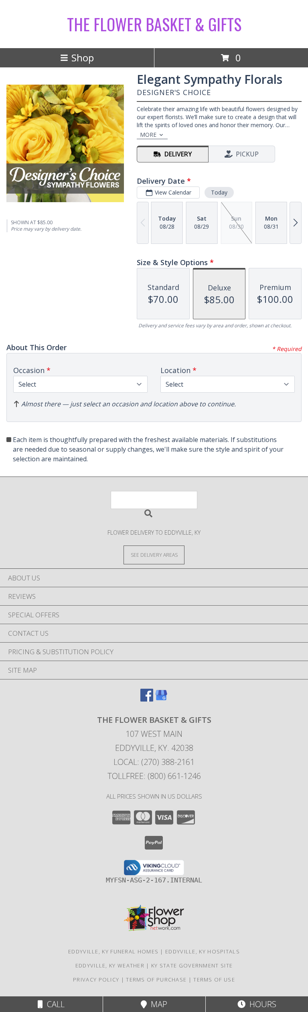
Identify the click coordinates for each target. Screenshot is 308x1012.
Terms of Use (214, 979)
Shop (82, 57)
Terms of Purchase (156, 979)
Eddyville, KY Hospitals (202, 951)
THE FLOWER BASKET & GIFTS (154, 24)
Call (54, 1004)
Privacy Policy (96, 979)
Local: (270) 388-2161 (154, 761)
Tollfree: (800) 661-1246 (154, 776)
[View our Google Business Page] (161, 699)
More (148, 134)
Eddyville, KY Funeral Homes (113, 951)
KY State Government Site (192, 965)
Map (157, 1004)
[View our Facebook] (146, 699)
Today (219, 192)
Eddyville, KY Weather (109, 965)
